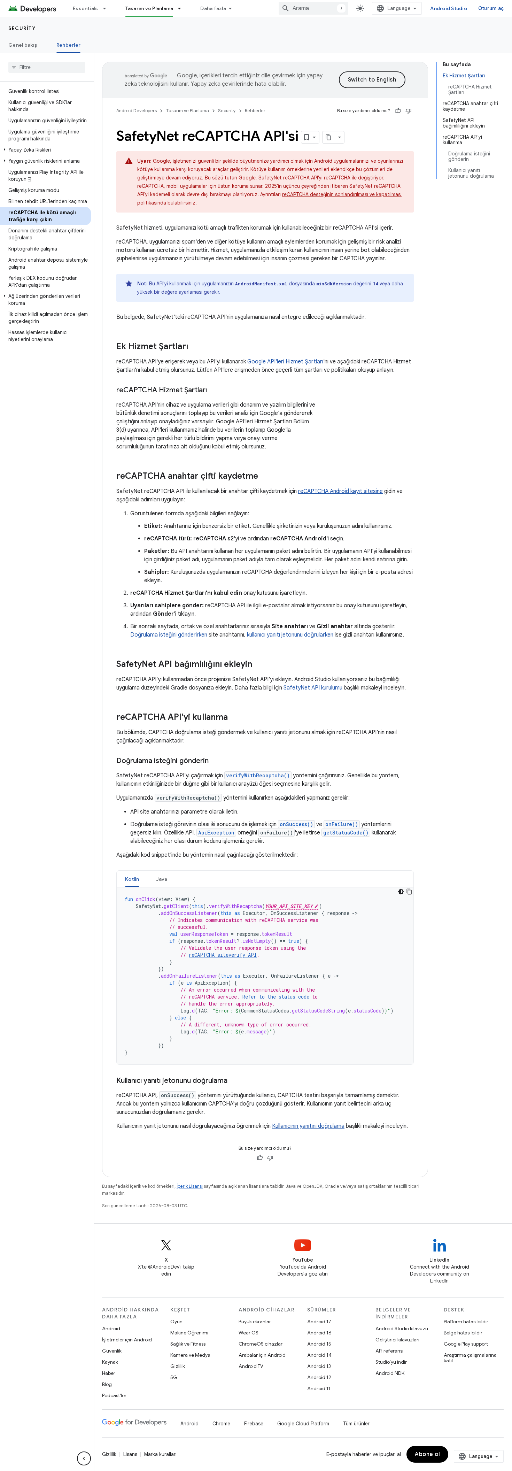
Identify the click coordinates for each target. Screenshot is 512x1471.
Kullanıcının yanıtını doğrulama (308, 1126)
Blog (107, 1384)
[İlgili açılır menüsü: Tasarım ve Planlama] (182, 8)
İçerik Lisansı (190, 1186)
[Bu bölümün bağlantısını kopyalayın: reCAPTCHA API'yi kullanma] (235, 718)
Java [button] (162, 879)
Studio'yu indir (391, 1362)
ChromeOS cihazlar (260, 1344)
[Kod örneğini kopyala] (409, 891)
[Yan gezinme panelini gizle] (84, 1458)
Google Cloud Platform (303, 1423)
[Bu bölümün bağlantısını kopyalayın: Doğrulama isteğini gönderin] (216, 761)
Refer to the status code (275, 996)
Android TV (251, 1366)
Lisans (130, 1454)
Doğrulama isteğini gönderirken (168, 634)
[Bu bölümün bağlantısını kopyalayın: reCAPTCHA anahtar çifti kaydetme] (265, 476)
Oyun (176, 1321)
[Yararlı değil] (408, 111)
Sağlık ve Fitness (187, 1344)
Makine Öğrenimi (189, 1333)
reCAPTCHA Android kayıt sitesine (340, 491)
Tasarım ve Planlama (149, 8)
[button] (45, 149)
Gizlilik (177, 1366)
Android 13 (319, 1366)
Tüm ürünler (356, 1423)
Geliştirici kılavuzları (397, 1340)
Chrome (221, 1423)
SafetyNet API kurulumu (313, 687)
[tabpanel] (265, 975)
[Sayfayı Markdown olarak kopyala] (329, 137)
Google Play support (466, 1344)
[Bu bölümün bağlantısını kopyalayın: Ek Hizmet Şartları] (195, 347)
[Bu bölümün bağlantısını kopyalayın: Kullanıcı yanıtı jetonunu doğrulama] (234, 1081)
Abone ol (427, 1454)
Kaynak (110, 1362)
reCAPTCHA (337, 178)
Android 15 (319, 1344)
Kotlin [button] (132, 879)
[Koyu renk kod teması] (401, 891)
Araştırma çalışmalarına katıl (470, 1358)
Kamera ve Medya (190, 1355)
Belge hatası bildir (463, 1333)
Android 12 (319, 1377)
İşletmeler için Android (127, 1340)
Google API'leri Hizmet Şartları (285, 361)
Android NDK (389, 1373)
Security (22, 28)
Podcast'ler (114, 1395)
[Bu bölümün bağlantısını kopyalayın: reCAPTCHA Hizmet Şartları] (214, 390)
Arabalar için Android (262, 1355)
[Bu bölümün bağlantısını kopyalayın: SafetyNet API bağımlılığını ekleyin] (259, 665)
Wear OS (248, 1333)
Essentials (85, 8)
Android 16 (319, 1333)
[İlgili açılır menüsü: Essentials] (107, 8)
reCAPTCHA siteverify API (223, 955)
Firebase (253, 1423)
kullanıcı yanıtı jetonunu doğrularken (290, 634)
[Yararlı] (398, 111)
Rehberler (68, 45)
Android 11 (319, 1388)
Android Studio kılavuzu (401, 1328)
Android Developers (136, 111)
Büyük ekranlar (255, 1321)
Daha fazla (213, 8)
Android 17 (319, 1321)
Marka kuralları (160, 1454)
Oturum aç (491, 8)
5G (173, 1377)
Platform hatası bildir (466, 1321)
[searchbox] (46, 67)
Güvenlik (112, 1351)
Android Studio (448, 8)
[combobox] (313, 8)
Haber (108, 1373)
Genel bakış (22, 45)
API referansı (389, 1351)
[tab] (132, 879)
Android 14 (319, 1355)
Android (111, 1328)
